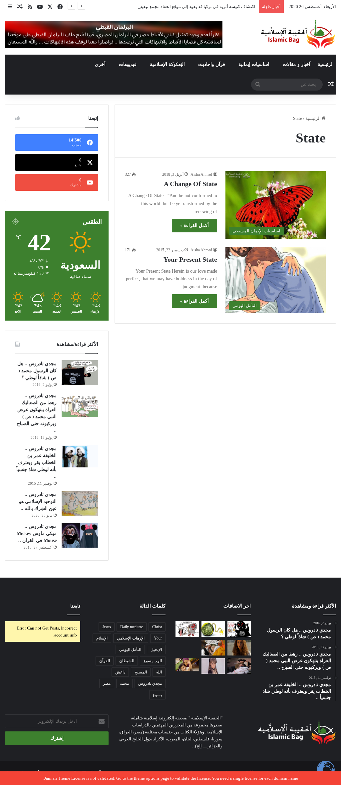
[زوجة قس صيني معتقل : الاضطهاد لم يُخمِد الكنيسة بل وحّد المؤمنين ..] (239, 666)
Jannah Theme (57, 778)
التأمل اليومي (130, 649)
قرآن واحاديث (211, 64)
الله (159, 672)
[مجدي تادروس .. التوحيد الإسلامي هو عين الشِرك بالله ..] (80, 503)
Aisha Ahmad (201, 174)
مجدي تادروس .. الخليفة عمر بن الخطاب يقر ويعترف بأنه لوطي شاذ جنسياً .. (36, 462)
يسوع (157, 694)
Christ (157, 627)
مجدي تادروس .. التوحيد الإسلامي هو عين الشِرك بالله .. (38, 501)
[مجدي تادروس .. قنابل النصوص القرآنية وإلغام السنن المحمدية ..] (213, 629)
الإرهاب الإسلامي (131, 638)
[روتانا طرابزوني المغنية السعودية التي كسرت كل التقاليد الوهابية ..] (239, 647)
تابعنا (75, 606)
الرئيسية (326, 64)
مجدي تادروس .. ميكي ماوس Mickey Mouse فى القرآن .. (37, 533)
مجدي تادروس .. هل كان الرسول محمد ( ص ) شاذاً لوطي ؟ (37, 370)
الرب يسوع (153, 660)
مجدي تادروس (150, 683)
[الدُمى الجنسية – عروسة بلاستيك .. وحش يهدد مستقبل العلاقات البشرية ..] (213, 666)
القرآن (104, 660)
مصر (107, 683)
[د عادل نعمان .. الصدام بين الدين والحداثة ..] (187, 647)
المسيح (141, 672)
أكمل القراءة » (194, 225)
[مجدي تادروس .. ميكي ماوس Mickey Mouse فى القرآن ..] (80, 535)
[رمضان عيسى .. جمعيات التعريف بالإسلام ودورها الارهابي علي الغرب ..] (187, 629)
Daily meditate (131, 627)
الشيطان (126, 660)
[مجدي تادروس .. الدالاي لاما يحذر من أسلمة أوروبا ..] (213, 647)
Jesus (106, 627)
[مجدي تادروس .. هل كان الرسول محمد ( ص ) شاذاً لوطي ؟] (80, 372)
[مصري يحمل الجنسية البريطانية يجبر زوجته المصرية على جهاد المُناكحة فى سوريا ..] (187, 664)
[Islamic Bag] (298, 34)
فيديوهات (128, 64)
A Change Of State (190, 183)
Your (158, 638)
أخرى (100, 64)
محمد (124, 683)
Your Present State (190, 259)
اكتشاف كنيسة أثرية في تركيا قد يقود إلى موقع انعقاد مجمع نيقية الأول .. (191, 6)
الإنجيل (156, 649)
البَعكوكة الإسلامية (167, 64)
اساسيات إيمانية (253, 64)
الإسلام (102, 638)
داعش (120, 672)
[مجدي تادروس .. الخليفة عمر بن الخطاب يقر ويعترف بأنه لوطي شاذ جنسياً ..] (80, 456)
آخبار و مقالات (296, 64)
